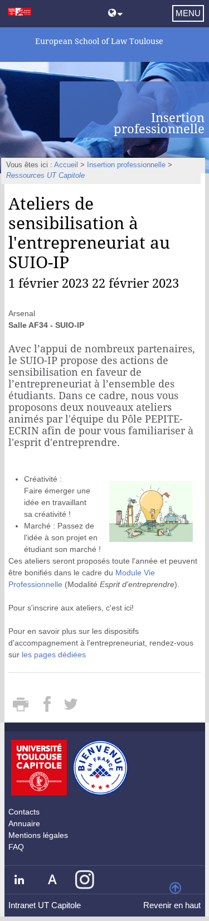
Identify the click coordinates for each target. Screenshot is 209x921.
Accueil (66, 165)
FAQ (16, 846)
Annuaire (24, 823)
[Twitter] (70, 708)
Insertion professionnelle (126, 165)
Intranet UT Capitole (44, 905)
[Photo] (151, 510)
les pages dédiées (54, 654)
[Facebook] (48, 708)
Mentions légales (38, 835)
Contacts (24, 811)
